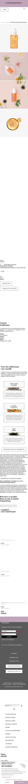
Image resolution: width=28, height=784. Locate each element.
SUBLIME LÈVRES (5, 571)
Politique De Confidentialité (19, 684)
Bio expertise (9, 740)
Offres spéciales (10, 714)
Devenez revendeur (11, 747)
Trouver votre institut (8, 505)
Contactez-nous (14, 657)
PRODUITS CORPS (10, 720)
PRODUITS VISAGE (10, 717)
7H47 (21, 686)
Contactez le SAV (14, 661)
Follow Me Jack (15, 686)
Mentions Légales (6, 684)
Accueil (3, 22)
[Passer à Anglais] (21, 15)
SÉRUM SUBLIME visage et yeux (8, 540)
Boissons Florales (11, 724)
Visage (7, 22)
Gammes (7, 734)
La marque (8, 743)
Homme (7, 727)
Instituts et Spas (10, 737)
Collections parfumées (12, 730)
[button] (6, 283)
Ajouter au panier (6, 266)
